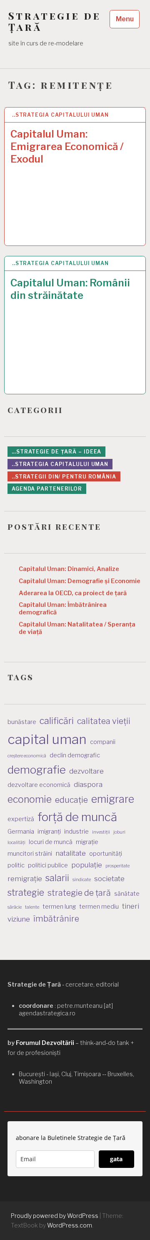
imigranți (49, 831)
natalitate (70, 853)
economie (30, 799)
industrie (76, 831)
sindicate (81, 879)
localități (16, 842)
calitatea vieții (103, 721)
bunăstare (22, 721)
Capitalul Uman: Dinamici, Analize (69, 569)
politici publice (48, 865)
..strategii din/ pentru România (64, 476)
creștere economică (27, 756)
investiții (101, 832)
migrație (87, 841)
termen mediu (99, 906)
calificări (57, 720)
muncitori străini (30, 853)
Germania (21, 831)
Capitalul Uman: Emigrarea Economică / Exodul (67, 146)
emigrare (112, 799)
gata (116, 1159)
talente (32, 907)
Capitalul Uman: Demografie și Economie (79, 581)
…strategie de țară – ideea (56, 451)
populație (86, 865)
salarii (57, 877)
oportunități (105, 853)
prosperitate (117, 866)
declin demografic (75, 755)
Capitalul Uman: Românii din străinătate (70, 289)
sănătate (127, 893)
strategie (26, 892)
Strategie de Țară (54, 21)
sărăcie (15, 907)
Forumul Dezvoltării (45, 1043)
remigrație (25, 878)
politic (16, 865)
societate (109, 878)
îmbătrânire (56, 919)
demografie (37, 769)
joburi (119, 832)
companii (102, 741)
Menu (125, 19)
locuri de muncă (50, 841)
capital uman (47, 739)
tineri (130, 906)
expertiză (21, 818)
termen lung (59, 906)
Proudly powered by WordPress (54, 1215)
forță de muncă (77, 817)
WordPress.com (69, 1225)
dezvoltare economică (39, 784)
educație (71, 800)
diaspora (88, 784)
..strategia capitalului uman (60, 115)
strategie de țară (79, 893)
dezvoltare (86, 771)
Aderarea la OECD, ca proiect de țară (73, 593)
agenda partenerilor (47, 489)
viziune (19, 919)
